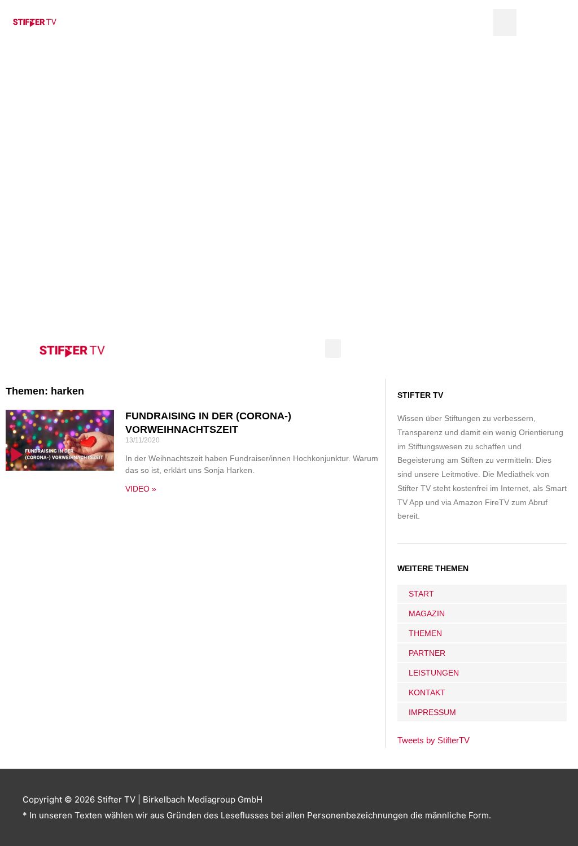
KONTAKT (427, 692)
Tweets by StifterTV (433, 740)
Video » (140, 488)
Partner (427, 652)
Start (421, 593)
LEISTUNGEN (434, 672)
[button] (504, 22)
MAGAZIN (427, 613)
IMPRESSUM (432, 712)
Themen (425, 633)
